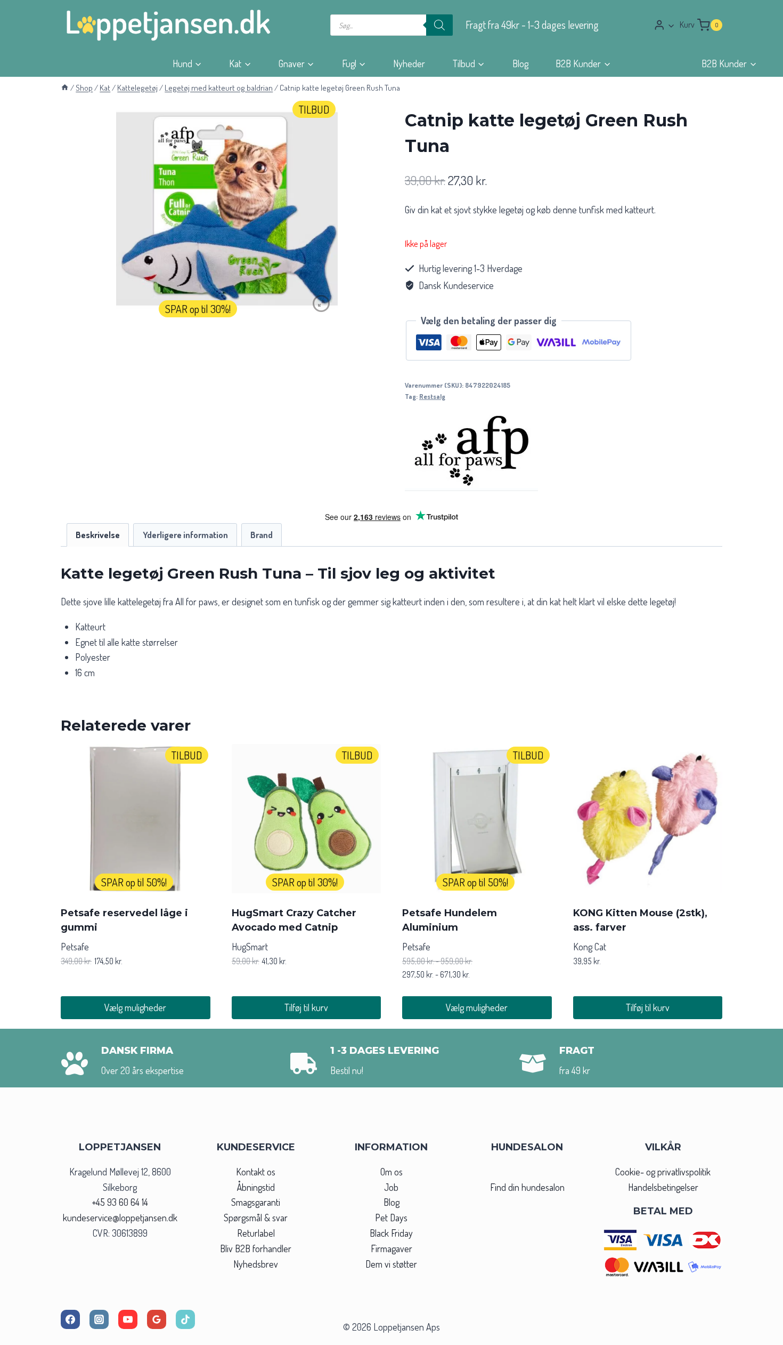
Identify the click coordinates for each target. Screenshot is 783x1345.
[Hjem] (65, 87)
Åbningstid (256, 1187)
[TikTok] (185, 1319)
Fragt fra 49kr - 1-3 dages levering (532, 24)
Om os (391, 1172)
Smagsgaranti (255, 1202)
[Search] (439, 25)
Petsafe (75, 946)
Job (391, 1187)
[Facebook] (70, 1319)
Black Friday (391, 1233)
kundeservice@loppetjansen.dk (120, 1217)
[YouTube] (127, 1319)
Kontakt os (255, 1172)
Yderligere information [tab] (185, 534)
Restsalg (432, 396)
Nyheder (409, 63)
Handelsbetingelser (663, 1187)
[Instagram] (99, 1319)
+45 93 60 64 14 (120, 1202)
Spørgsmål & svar (256, 1217)
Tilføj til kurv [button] (306, 1007)
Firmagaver (391, 1248)
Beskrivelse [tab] (98, 534)
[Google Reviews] (156, 1319)
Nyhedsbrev (255, 1264)
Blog (520, 63)
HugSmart (250, 946)
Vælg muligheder (135, 1007)
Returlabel (256, 1233)
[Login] (664, 24)
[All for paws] (471, 451)
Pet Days (391, 1217)
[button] (671, 25)
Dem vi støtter (391, 1264)
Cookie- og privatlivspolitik (663, 1172)
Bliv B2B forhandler (255, 1248)
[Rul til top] (755, 1333)
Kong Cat (589, 946)
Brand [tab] (261, 534)
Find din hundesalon (527, 1187)
